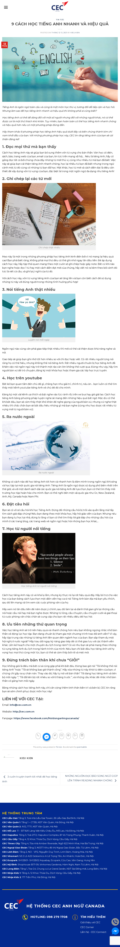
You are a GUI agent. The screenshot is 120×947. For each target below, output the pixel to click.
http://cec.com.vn (23, 711)
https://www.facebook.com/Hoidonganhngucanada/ (46, 718)
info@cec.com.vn (20, 705)
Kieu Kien (75, 33)
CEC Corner (87, 927)
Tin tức (60, 20)
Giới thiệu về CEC (90, 922)
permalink (82, 747)
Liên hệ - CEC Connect (93, 932)
